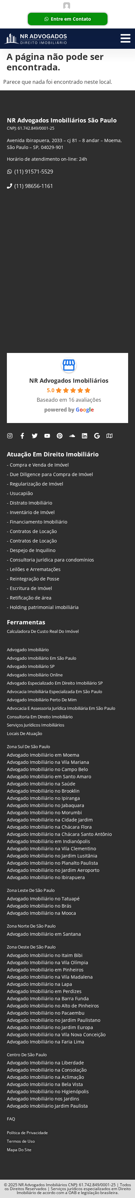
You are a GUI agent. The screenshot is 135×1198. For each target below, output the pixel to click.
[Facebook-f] (22, 436)
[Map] (109, 436)
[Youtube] (47, 436)
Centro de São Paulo (27, 1055)
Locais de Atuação (24, 733)
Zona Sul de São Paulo (28, 746)
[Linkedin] (84, 436)
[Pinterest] (60, 436)
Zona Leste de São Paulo (31, 890)
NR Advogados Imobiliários (68, 380)
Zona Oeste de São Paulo (31, 947)
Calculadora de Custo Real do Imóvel (43, 631)
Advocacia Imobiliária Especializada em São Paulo (54, 691)
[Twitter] (35, 436)
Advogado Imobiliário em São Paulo (41, 658)
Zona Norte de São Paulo (31, 926)
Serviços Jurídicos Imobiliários (35, 725)
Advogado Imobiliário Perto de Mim (42, 700)
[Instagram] (10, 436)
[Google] (97, 436)
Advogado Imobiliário (28, 650)
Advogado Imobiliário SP (31, 666)
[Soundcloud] (72, 436)
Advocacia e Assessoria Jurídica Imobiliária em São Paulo (61, 708)
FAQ (11, 1119)
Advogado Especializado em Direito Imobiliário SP (55, 683)
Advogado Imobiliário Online (35, 675)
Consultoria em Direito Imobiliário (40, 717)
